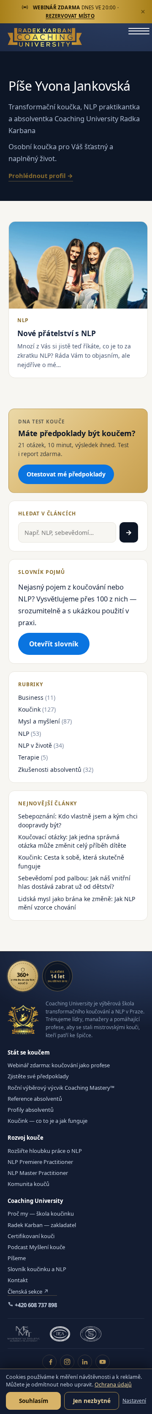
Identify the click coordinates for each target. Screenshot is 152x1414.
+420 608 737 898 (35, 1305)
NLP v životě (35, 745)
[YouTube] (102, 1362)
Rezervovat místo (70, 16)
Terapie (28, 757)
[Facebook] (49, 1362)
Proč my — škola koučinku (41, 1213)
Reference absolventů (35, 1098)
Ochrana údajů (113, 1384)
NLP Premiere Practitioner (40, 1162)
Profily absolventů (31, 1109)
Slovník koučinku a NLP (37, 1269)
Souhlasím (33, 1401)
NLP (23, 733)
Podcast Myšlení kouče (36, 1247)
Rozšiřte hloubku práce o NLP (45, 1151)
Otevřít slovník (54, 644)
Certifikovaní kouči (31, 1236)
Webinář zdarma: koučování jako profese (59, 1065)
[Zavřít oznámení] (142, 12)
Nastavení (134, 1400)
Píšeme (17, 1258)
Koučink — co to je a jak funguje (47, 1121)
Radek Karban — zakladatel (42, 1225)
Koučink (29, 709)
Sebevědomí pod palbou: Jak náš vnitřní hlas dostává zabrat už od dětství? (74, 882)
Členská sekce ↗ (28, 1291)
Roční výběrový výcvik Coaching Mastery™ (61, 1087)
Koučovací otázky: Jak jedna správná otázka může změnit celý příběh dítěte (72, 841)
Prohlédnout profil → (40, 175)
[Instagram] (67, 1362)
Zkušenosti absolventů (49, 769)
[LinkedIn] (85, 1362)
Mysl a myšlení (39, 721)
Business (30, 697)
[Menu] (138, 37)
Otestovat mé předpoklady (66, 474)
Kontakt (18, 1280)
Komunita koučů (28, 1184)
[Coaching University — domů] (45, 37)
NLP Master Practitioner (38, 1173)
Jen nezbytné (92, 1401)
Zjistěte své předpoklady (38, 1076)
